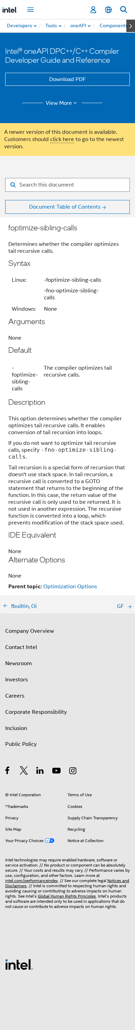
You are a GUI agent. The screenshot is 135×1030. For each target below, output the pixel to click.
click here (62, 139)
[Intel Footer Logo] (19, 964)
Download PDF (67, 79)
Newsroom (18, 663)
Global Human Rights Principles (67, 896)
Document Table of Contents (64, 206)
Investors (16, 679)
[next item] (130, 26)
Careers (14, 695)
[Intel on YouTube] (57, 772)
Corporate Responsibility (36, 712)
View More (59, 103)
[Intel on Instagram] (73, 772)
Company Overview (29, 631)
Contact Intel (21, 647)
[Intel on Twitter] (24, 772)
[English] (108, 9)
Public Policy (21, 744)
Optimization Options (70, 586)
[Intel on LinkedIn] (40, 772)
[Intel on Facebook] (7, 772)
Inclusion (16, 728)
